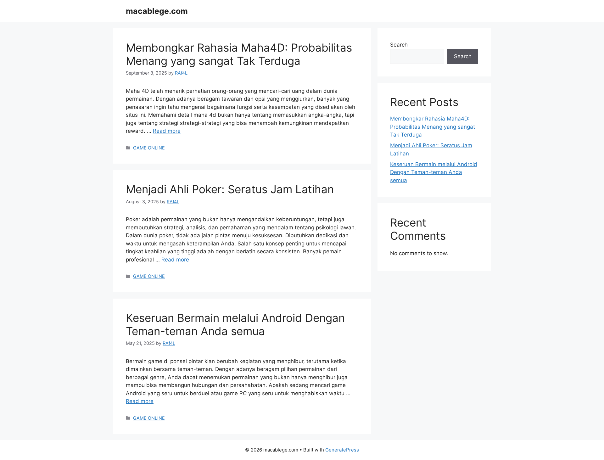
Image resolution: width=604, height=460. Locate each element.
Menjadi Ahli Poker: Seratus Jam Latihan (230, 189)
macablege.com (157, 11)
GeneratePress (342, 450)
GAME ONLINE (149, 147)
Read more (167, 131)
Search (399, 45)
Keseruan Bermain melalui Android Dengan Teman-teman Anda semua (235, 324)
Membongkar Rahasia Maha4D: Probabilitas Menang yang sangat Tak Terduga (239, 54)
